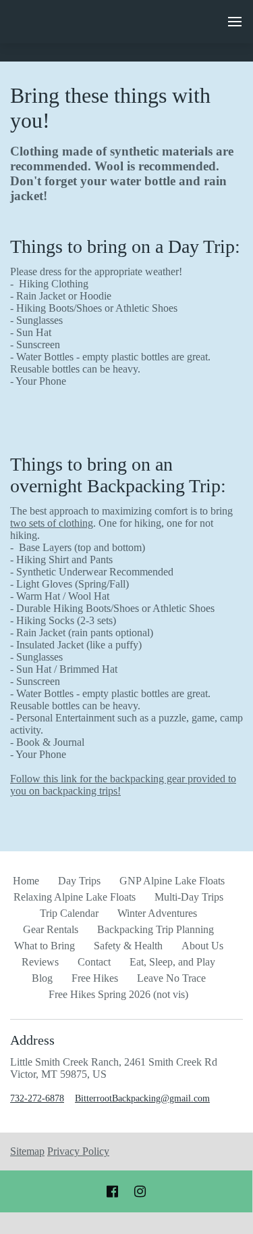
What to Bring (44, 945)
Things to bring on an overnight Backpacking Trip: (118, 475)
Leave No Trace (171, 978)
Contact (94, 962)
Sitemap (27, 1151)
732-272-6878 (37, 1098)
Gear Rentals (50, 929)
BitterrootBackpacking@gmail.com (142, 1098)
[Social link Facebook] (112, 1191)
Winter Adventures (157, 913)
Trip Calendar (69, 913)
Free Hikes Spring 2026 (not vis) (118, 994)
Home (26, 880)
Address (32, 1040)
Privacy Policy (78, 1151)
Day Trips (79, 880)
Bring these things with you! (110, 108)
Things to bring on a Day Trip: (125, 246)
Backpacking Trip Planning (155, 929)
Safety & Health (128, 945)
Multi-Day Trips (188, 897)
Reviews (40, 962)
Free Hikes (95, 978)
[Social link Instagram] (140, 1191)
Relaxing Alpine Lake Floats (74, 897)
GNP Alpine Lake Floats (172, 880)
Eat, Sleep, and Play (172, 962)
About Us (202, 945)
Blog (42, 978)
